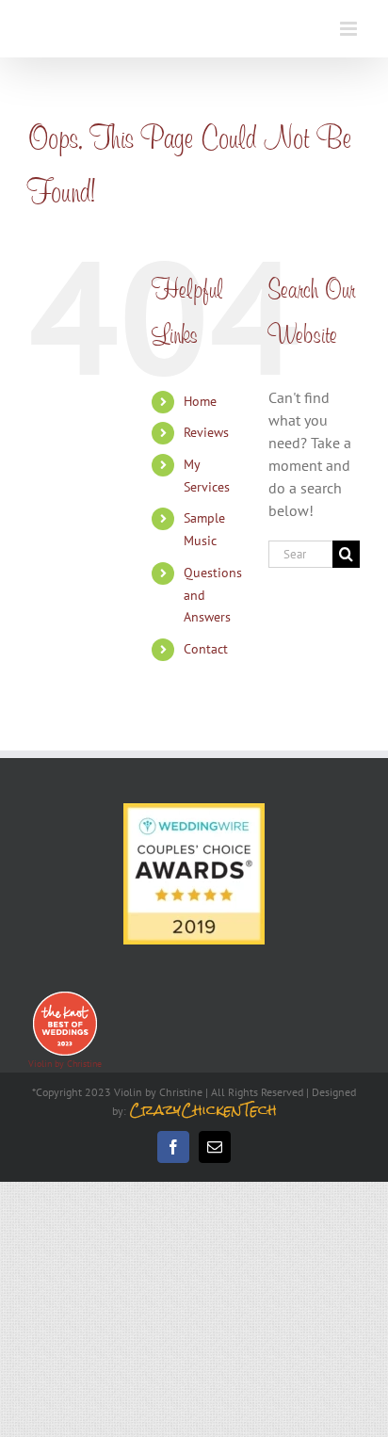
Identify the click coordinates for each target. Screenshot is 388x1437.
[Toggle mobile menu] (350, 29)
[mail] (215, 1147)
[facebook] (173, 1147)
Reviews (206, 432)
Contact (206, 648)
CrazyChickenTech (203, 1109)
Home (200, 401)
